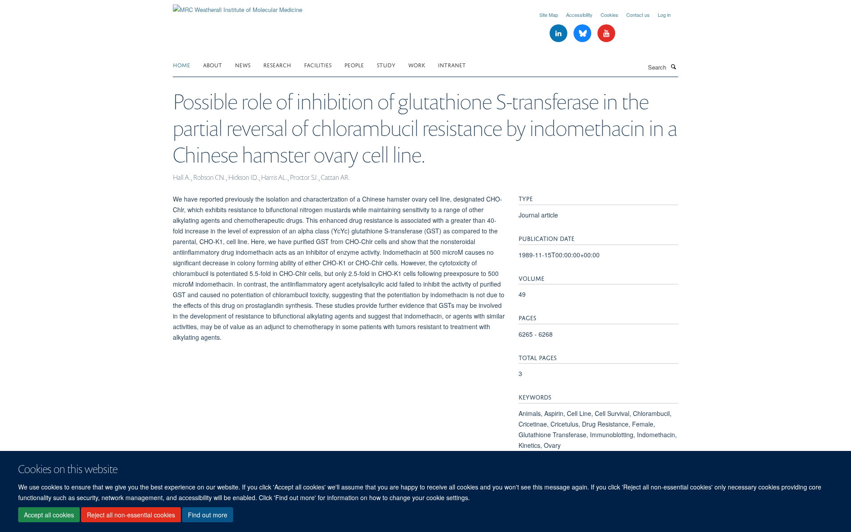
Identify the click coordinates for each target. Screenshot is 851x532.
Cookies (609, 14)
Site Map (548, 14)
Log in (664, 14)
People (354, 64)
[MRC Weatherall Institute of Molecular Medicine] (237, 6)
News (242, 64)
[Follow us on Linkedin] (559, 33)
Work (416, 64)
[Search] (673, 66)
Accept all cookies (49, 514)
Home (181, 64)
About (212, 64)
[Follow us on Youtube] (606, 33)
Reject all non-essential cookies (131, 514)
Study (386, 64)
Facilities (318, 64)
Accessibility (579, 14)
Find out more (207, 514)
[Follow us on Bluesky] (583, 33)
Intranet (452, 64)
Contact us (638, 14)
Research (277, 64)
